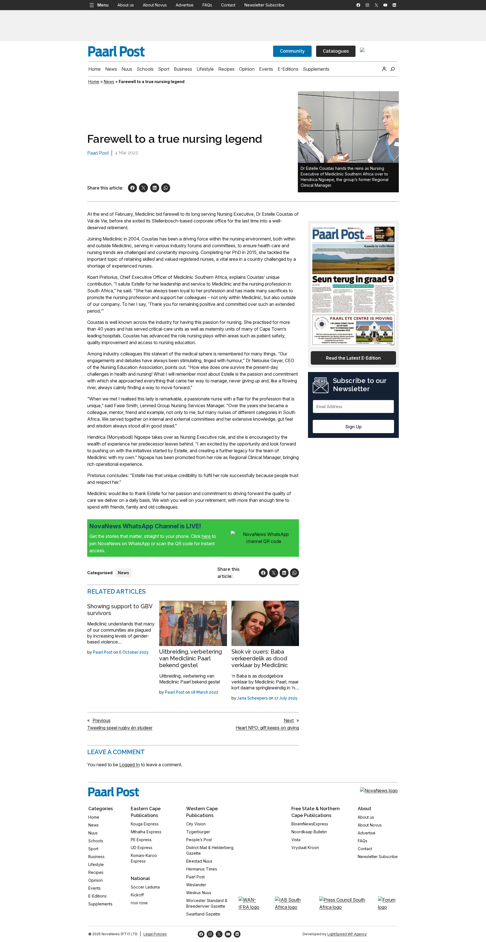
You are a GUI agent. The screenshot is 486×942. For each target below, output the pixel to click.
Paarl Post (98, 153)
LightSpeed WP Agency (347, 934)
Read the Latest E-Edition (353, 358)
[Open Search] (393, 69)
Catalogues (336, 51)
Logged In (129, 764)
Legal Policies (155, 934)
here (207, 536)
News (109, 81)
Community (292, 51)
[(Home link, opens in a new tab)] (113, 792)
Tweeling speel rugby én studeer (119, 728)
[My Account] (384, 69)
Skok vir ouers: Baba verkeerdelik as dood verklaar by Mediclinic (259, 658)
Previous (102, 720)
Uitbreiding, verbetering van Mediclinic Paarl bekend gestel (190, 658)
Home (93, 81)
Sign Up (353, 426)
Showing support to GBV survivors (119, 609)
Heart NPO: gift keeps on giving (267, 728)
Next (289, 720)
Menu (103, 5)
